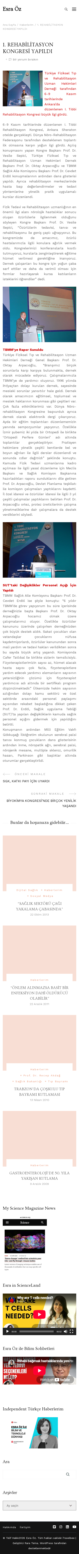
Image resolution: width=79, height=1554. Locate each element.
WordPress (46, 1543)
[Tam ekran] (71, 1331)
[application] (39, 1314)
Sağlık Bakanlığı (28, 1081)
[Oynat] (7, 1331)
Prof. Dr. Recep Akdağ (42, 1075)
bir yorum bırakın (25, 59)
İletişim (25, 1527)
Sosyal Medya (41, 895)
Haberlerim (53, 890)
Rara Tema (31, 1543)
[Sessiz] (65, 1331)
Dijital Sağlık (27, 890)
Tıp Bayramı (58, 1081)
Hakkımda (9, 1527)
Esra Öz (12, 9)
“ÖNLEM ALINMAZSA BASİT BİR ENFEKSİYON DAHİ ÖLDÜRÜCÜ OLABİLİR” (39, 993)
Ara (6, 1462)
